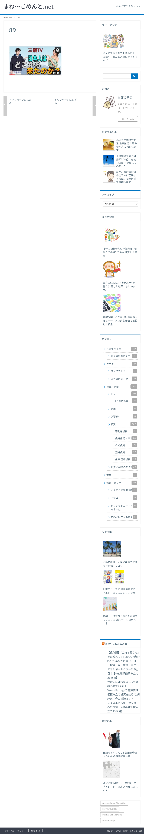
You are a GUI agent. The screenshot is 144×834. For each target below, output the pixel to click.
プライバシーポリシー (15, 831)
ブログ (121, 364)
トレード (123, 394)
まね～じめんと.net (29, 7)
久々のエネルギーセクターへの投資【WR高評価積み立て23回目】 (123, 707)
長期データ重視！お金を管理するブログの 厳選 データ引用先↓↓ (120, 620)
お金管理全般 (121, 349)
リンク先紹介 (123, 371)
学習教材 (123, 416)
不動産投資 (125, 431)
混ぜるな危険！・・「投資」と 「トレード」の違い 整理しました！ (120, 787)
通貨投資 (125, 452)
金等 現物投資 (125, 459)
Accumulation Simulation (114, 803)
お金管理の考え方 (123, 356)
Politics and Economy (112, 815)
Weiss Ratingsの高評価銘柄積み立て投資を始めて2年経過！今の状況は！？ (123, 695)
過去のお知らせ (123, 379)
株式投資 (125, 445)
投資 (123, 424)
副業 (123, 408)
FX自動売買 (125, 401)
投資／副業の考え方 (123, 467)
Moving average (109, 809)
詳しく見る (128, 119)
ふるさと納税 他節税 (123, 490)
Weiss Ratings (108, 820)
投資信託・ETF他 (125, 438)
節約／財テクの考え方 (123, 517)
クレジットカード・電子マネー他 (124, 507)
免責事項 (35, 831)
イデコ (123, 498)
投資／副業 (121, 387)
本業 (120, 475)
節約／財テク (121, 483)
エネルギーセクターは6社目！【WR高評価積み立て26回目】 (122, 674)
